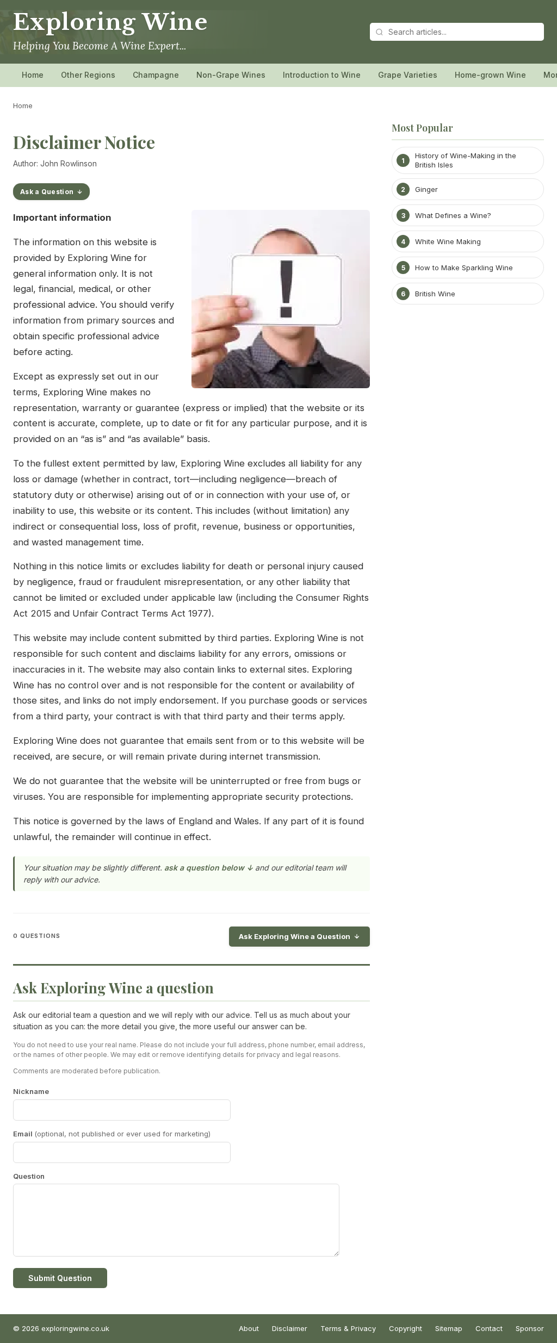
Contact (489, 1328)
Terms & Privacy (348, 1328)
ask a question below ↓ (208, 867)
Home (33, 74)
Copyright (405, 1328)
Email (112, 1133)
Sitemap (448, 1328)
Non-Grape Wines (230, 74)
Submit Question (60, 1278)
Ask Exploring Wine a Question (294, 936)
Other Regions (88, 74)
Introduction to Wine (322, 74)
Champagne (156, 74)
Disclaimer (289, 1328)
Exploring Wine (110, 22)
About (249, 1328)
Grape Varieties (407, 74)
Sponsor (530, 1328)
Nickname (31, 1091)
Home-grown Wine (490, 74)
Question (29, 1176)
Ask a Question (46, 192)
